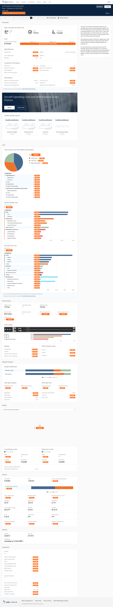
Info (9, 212)
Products (39, 2)
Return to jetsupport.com (27, 600)
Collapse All (8, 173)
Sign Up (9, 107)
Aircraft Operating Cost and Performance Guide (7, 2)
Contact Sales (21, 107)
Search (17, 2)
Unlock (35, 52)
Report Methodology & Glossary (60, 600)
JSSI (50, 2)
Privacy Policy (38, 600)
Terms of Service (47, 600)
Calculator (23, 2)
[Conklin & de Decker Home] (10, 602)
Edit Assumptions (64, 17)
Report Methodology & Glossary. (29, 88)
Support (44, 2)
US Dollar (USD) (40, 17)
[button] (39, 426)
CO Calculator (31, 2)
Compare (108, 6)
